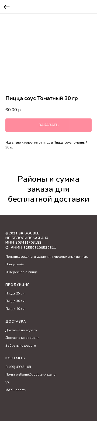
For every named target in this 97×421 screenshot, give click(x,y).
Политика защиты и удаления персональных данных (46, 256)
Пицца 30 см (15, 301)
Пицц (9, 293)
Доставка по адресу (21, 330)
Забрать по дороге (20, 345)
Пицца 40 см (15, 309)
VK (7, 382)
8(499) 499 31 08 (18, 367)
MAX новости (15, 390)
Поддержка (14, 264)
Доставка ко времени (22, 338)
